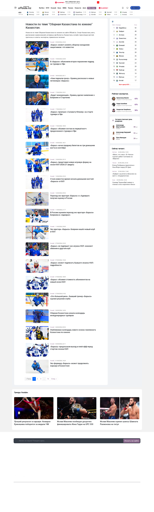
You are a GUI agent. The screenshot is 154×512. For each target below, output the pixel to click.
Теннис (70, 8)
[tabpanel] (125, 55)
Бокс (59, 8)
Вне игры (91, 8)
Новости (78, 8)
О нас (59, 499)
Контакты (66, 499)
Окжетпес (122, 38)
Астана (121, 35)
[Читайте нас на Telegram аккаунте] (24, 477)
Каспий (121, 63)
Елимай (122, 45)
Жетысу (122, 73)
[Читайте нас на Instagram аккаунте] (19, 476)
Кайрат (121, 31)
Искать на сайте (131, 441)
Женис (121, 56)
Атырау (121, 66)
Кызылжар (123, 59)
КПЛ (47, 8)
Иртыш (121, 77)
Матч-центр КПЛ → (125, 84)
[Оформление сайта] (127, 7)
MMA (64, 8)
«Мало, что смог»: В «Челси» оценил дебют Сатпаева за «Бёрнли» (122, 157)
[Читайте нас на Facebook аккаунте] (15, 476)
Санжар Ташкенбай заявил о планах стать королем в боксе (123, 183)
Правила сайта (90, 499)
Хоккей (53, 8)
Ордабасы (122, 28)
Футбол (41, 8)
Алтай (121, 80)
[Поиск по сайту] (119, 8)
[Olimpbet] (103, 8)
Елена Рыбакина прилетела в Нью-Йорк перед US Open (123, 166)
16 (48, 379)
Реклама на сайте (77, 499)
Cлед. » (54, 379)
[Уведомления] (123, 8)
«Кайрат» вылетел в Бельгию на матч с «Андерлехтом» (124, 175)
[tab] (123, 21)
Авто (84, 8)
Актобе (121, 42)
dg (139, 476)
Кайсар (121, 70)
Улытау (121, 52)
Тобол (121, 49)
